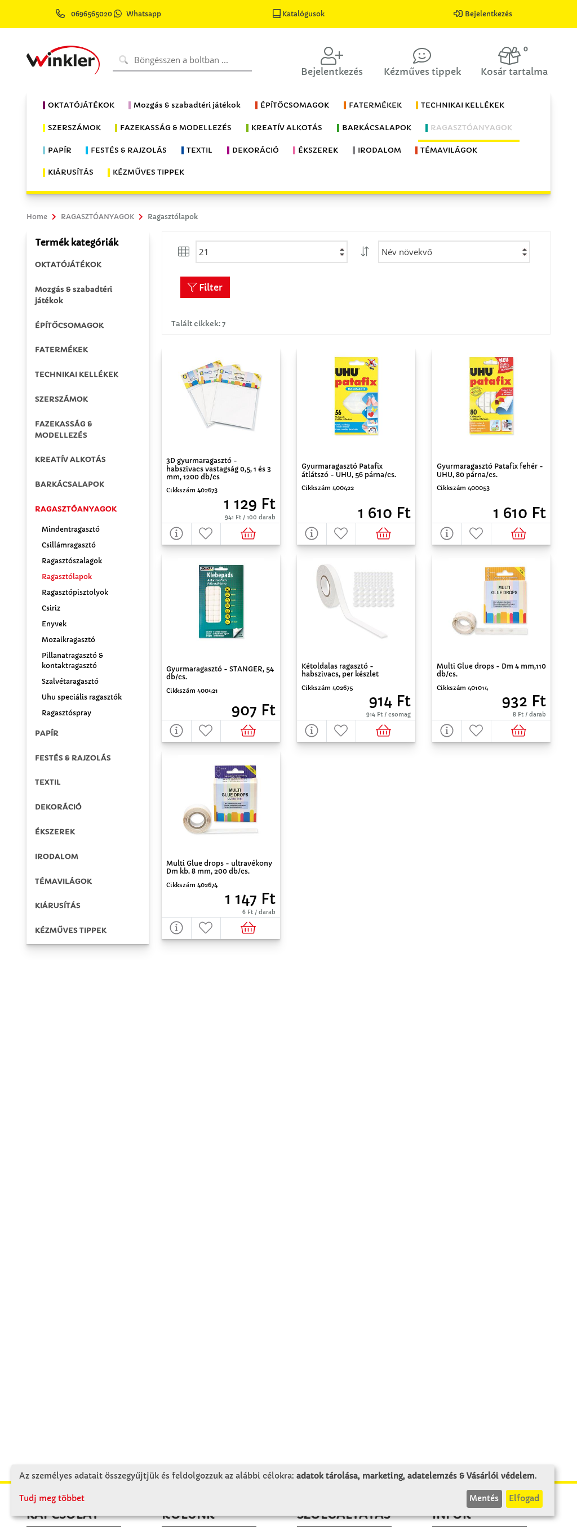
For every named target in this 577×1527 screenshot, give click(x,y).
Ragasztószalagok (72, 561)
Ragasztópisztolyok (75, 592)
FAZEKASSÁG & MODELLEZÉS (63, 429)
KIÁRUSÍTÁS (58, 905)
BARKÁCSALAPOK (69, 484)
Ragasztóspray (66, 713)
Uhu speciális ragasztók (82, 697)
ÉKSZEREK (55, 831)
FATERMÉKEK (61, 349)
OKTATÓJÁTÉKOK (68, 264)
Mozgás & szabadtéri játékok (73, 294)
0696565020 (91, 14)
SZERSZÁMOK (61, 399)
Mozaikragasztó (68, 639)
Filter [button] (210, 287)
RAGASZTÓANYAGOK (76, 509)
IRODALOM (56, 856)
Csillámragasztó (69, 545)
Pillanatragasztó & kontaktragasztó (72, 660)
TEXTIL (48, 782)
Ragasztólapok (67, 576)
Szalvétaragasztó (70, 681)
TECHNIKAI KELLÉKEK (76, 374)
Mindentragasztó (71, 529)
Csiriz (51, 608)
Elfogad (524, 1498)
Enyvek (54, 624)
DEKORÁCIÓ (58, 807)
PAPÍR (47, 733)
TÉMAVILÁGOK (63, 881)
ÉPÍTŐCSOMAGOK (69, 325)
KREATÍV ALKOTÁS (70, 459)
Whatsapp (143, 14)
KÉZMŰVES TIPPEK (70, 930)
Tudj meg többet (52, 1498)
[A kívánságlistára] (206, 534)
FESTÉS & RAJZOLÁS (73, 758)
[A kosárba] (250, 534)
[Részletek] (177, 534)
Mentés (484, 1498)
